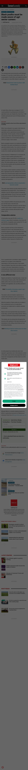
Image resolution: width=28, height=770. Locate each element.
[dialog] (14, 385)
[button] (14, 382)
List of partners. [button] (21, 389)
